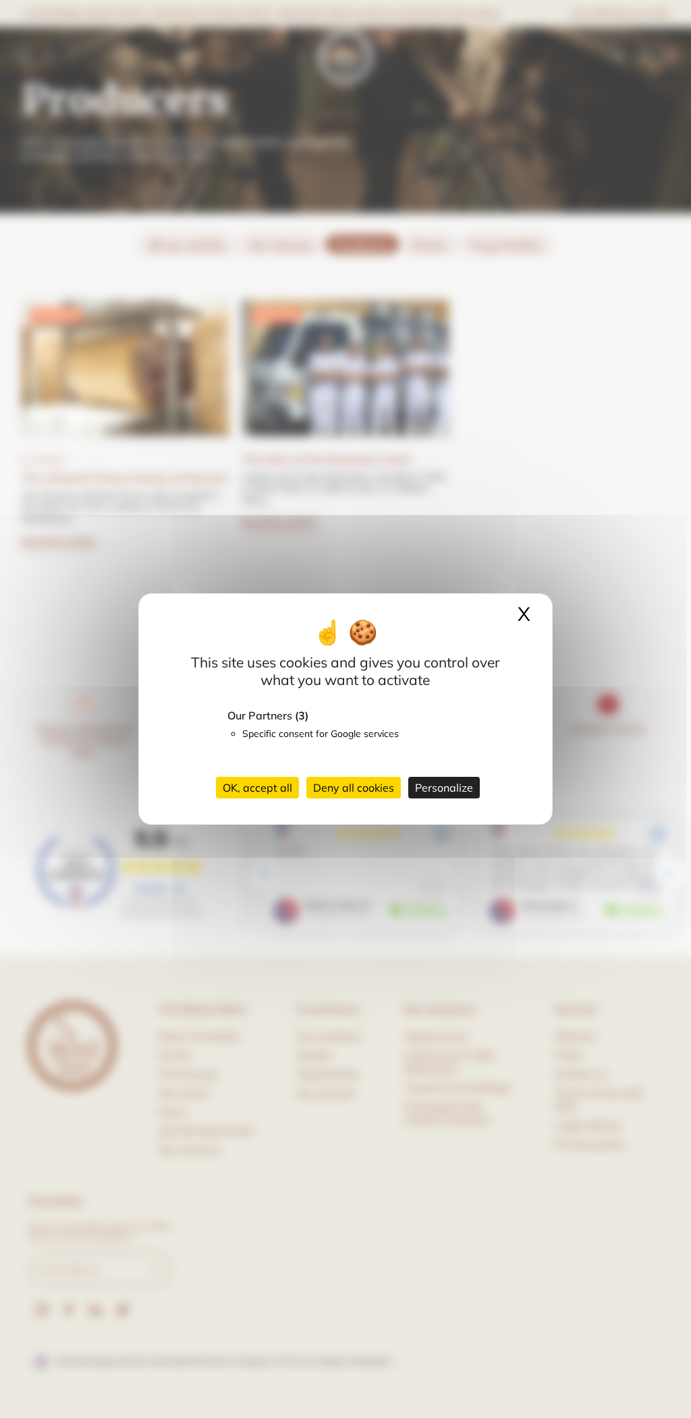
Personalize (444, 787)
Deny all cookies (353, 787)
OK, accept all (257, 787)
